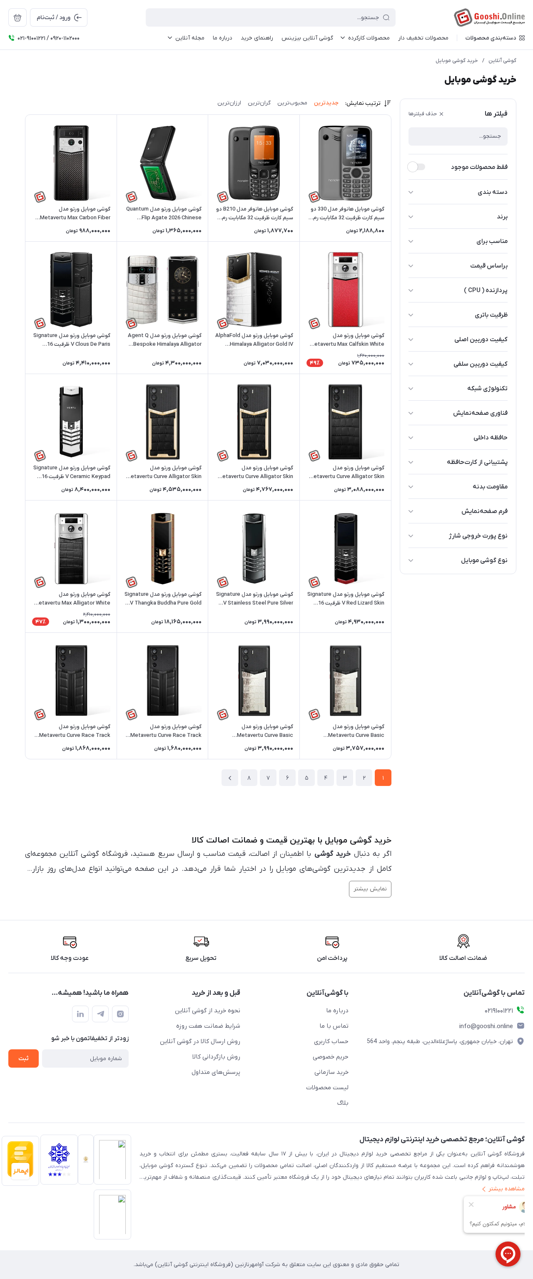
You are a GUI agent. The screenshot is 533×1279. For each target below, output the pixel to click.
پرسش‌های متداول (216, 1072)
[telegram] (100, 1014)
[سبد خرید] (17, 17)
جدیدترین (326, 103)
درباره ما (337, 1010)
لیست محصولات (327, 1087)
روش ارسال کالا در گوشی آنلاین (200, 1041)
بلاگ (343, 1103)
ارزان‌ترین (229, 103)
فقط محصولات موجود (479, 167)
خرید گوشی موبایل (457, 60)
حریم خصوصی (331, 1057)
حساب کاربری (331, 1041)
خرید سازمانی (331, 1072)
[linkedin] (80, 1014)
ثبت (23, 1059)
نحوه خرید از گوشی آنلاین (207, 1010)
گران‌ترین (259, 103)
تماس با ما (334, 1026)
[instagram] (120, 1014)
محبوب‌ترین (292, 103)
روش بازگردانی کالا (216, 1057)
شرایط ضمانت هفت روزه (208, 1026)
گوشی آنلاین (502, 60)
